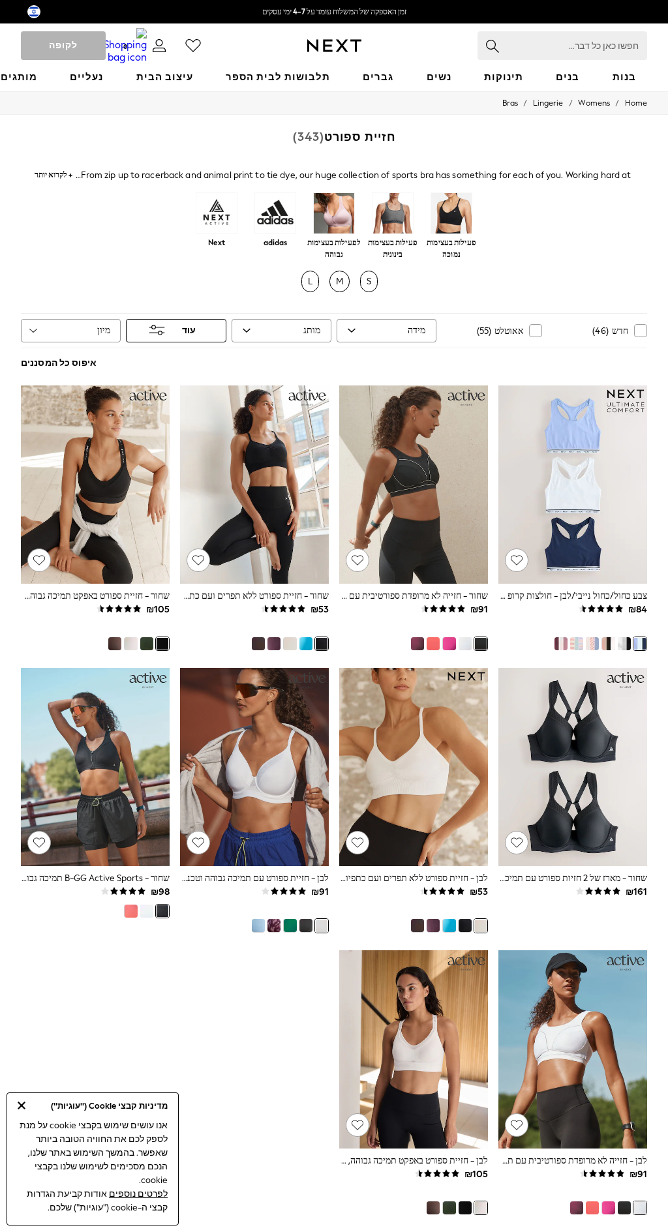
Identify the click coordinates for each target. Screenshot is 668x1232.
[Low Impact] (451, 214)
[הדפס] (274, 925)
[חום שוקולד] (258, 643)
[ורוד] (448, 643)
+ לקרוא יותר (53, 173)
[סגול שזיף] (274, 643)
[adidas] (275, 214)
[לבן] (465, 643)
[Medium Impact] (392, 214)
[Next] (216, 214)
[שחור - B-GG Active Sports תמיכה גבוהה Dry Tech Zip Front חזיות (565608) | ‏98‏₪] (95, 767)
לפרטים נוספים (138, 1193)
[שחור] (480, 643)
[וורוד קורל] (433, 643)
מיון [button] (103, 330)
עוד (189, 330)
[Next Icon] (334, 45)
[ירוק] (146, 643)
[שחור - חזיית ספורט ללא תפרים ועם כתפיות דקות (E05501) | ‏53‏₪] (254, 484)
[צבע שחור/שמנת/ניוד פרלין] (608, 643)
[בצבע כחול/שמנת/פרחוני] (592, 643)
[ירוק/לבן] (289, 925)
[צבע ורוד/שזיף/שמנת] (561, 643)
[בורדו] (417, 643)
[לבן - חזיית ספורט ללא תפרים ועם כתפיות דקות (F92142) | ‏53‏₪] (413, 767)
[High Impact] (334, 214)
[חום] (114, 643)
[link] (159, 45)
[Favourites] (193, 45)
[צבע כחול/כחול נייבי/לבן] (639, 643)
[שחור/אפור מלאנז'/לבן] (624, 643)
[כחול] (305, 643)
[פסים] (576, 643)
